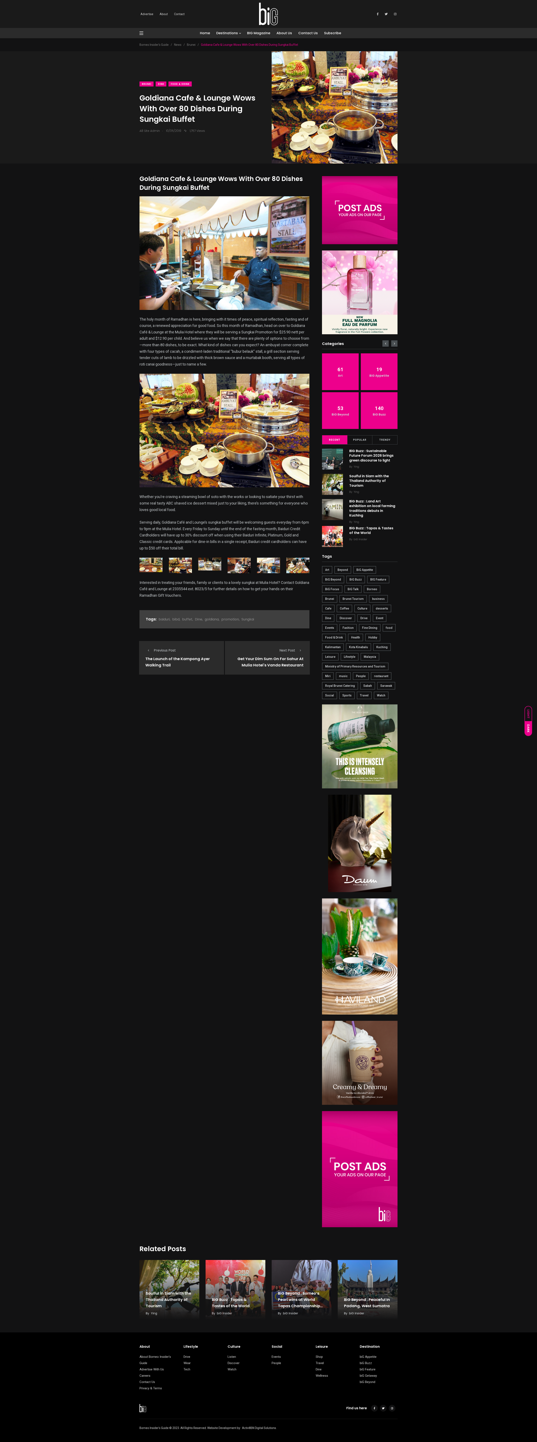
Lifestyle (349, 656)
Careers (144, 1376)
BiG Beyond (333, 579)
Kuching (382, 647)
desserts (382, 608)
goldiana (212, 619)
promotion (230, 619)
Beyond (343, 570)
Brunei (146, 84)
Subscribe (332, 33)
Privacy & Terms (150, 1388)
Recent (334, 439)
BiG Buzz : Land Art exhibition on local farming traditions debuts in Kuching (372, 508)
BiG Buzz (355, 579)
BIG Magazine (258, 33)
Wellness (322, 1376)
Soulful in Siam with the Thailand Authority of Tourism (369, 481)
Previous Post (165, 650)
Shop (319, 1357)
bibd (176, 619)
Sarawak (386, 685)
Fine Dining (369, 627)
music (343, 676)
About (164, 14)
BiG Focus (332, 589)
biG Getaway (368, 1376)
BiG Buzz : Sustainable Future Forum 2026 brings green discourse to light (371, 455)
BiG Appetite (364, 570)
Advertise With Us (151, 1369)
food (389, 627)
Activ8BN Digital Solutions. (259, 1428)
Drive (364, 618)
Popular (359, 439)
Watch (381, 695)
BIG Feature (378, 579)
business (378, 598)
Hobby (372, 637)
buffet (187, 619)
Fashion (348, 627)
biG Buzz (366, 1363)
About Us (284, 33)
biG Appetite (368, 1357)
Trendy (385, 439)
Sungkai (247, 619)
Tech (187, 1369)
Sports (347, 695)
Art (327, 570)
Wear (187, 1363)
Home (205, 33)
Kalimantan (333, 647)
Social (329, 695)
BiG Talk (353, 589)
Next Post (287, 650)
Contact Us (308, 33)
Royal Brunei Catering (340, 685)
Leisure (330, 656)
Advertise (147, 14)
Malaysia (370, 656)
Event (379, 618)
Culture (362, 608)
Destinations (227, 33)
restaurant (381, 676)
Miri (328, 676)
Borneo (372, 589)
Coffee (344, 608)
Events (329, 627)
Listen (232, 1357)
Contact (179, 14)
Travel (364, 695)
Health (355, 637)
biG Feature (367, 1369)
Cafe (328, 608)
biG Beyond (367, 1382)
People (361, 676)
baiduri (164, 619)
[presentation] (385, 343)
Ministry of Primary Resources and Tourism (355, 666)
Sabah (367, 685)
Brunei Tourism (353, 598)
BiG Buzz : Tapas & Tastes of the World (371, 530)
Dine (161, 84)
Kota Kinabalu (358, 647)
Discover (346, 618)
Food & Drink (180, 84)
